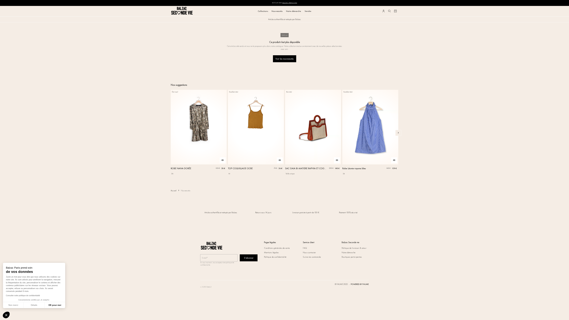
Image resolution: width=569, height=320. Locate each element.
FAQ (305, 248)
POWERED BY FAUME (360, 284)
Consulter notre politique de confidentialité (23, 296)
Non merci (13, 305)
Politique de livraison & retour (354, 248)
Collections (263, 11)
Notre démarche (293, 11)
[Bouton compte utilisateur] (383, 11)
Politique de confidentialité (275, 257)
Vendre (308, 11)
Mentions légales (271, 252)
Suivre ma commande (312, 257)
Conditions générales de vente (277, 248)
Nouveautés (277, 11)
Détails (34, 305)
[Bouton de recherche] (389, 11)
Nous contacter (309, 252)
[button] (6, 315)
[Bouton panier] (395, 11)
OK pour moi (54, 305)
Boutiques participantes (352, 257)
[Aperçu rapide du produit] (223, 160)
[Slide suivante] (398, 133)
